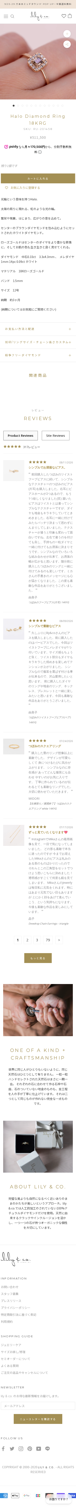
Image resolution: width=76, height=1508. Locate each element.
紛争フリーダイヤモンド (23, 355)
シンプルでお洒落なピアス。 (47, 467)
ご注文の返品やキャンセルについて (24, 1373)
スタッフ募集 (10, 1294)
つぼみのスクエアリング (44, 746)
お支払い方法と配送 (20, 329)
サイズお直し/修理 (13, 1352)
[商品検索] (12, 16)
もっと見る (38, 958)
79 (48, 940)
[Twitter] (12, 1448)
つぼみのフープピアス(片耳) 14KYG (48, 602)
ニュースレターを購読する (38, 1419)
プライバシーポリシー (15, 1308)
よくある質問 (10, 1366)
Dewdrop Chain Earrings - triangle (48, 923)
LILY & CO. (46, 1467)
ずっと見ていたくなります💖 (48, 832)
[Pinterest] (29, 1448)
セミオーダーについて (15, 1359)
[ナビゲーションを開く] (6, 16)
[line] (47, 1448)
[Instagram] (21, 1448)
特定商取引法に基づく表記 (18, 1315)
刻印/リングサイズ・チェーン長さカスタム (37, 342)
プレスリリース (11, 1301)
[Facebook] (3, 1448)
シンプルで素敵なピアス (44, 626)
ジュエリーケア (11, 1345)
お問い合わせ (10, 1287)
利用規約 (7, 1322)
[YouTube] (38, 1448)
